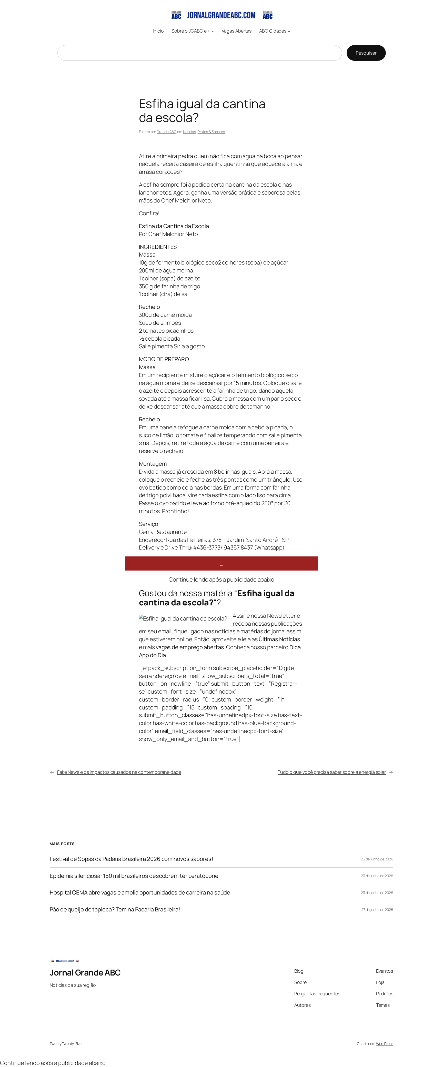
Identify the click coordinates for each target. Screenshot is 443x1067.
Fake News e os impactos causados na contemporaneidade (119, 772)
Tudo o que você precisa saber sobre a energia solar (332, 772)
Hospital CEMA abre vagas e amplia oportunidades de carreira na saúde (140, 892)
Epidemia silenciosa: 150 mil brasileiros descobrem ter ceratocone (134, 876)
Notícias (189, 131)
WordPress (384, 1043)
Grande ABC (166, 131)
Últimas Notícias (279, 639)
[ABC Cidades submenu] (289, 30)
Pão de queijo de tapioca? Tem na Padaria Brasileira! (115, 909)
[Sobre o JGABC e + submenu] (212, 30)
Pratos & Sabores (211, 131)
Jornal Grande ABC (85, 972)
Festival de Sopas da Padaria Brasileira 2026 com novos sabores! (131, 859)
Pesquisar (366, 53)
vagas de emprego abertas (190, 647)
